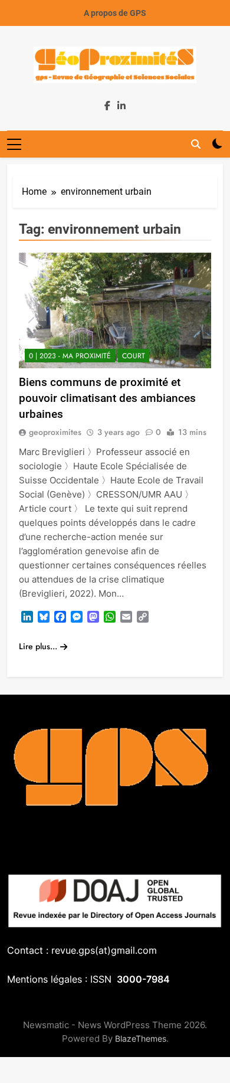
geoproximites (55, 432)
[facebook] (107, 106)
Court (133, 356)
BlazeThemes (140, 1038)
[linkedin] (121, 106)
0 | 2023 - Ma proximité (70, 356)
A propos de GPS (115, 13)
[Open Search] (196, 144)
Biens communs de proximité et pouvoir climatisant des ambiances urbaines (107, 398)
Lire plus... (38, 646)
